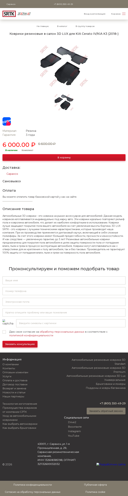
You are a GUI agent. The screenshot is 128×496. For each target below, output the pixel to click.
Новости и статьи (13, 392)
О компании (10, 364)
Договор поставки (14, 384)
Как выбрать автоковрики (19, 423)
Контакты (8, 368)
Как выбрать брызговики (19, 427)
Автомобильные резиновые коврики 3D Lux (96, 375)
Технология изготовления (19, 403)
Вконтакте (75, 426)
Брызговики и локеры (111, 383)
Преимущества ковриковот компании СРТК (19, 409)
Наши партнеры (13, 396)
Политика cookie (95, 491)
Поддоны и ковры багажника (106, 387)
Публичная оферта (95, 484)
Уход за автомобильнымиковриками (19, 417)
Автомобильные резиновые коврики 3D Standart (99, 361)
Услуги (6, 376)
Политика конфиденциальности (32, 484)
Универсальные (115, 379)
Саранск (12, 173)
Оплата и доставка (14, 380)
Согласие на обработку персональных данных (32, 491)
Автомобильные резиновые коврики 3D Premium (99, 369)
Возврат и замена (14, 388)
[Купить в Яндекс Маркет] (17, 121)
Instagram (74, 431)
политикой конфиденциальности (31, 335)
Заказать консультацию (20, 344)
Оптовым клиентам (15, 372)
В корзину (64, 157)
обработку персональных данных (62, 331)
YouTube (73, 435)
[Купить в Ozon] (6, 121)
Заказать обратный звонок (106, 411)
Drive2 (72, 422)
